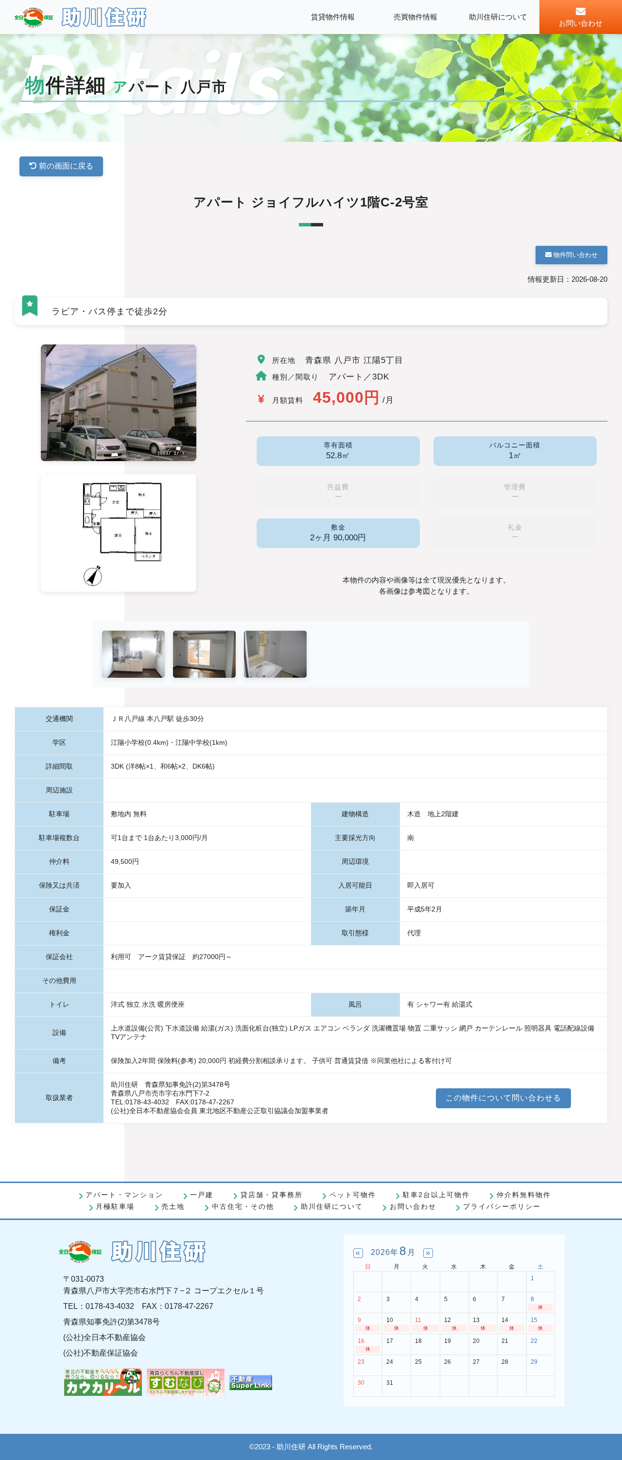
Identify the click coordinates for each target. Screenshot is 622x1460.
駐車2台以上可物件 (436, 1195)
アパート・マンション (124, 1195)
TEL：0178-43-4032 (98, 1306)
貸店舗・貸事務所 (271, 1195)
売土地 (173, 1206)
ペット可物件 (352, 1195)
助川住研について (332, 1206)
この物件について (503, 1098)
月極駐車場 (115, 1206)
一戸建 (201, 1195)
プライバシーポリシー (502, 1206)
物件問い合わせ (575, 254)
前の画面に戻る (65, 166)
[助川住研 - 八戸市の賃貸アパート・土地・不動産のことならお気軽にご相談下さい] (81, 17)
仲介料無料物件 (524, 1195)
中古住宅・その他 (243, 1206)
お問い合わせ (413, 1206)
